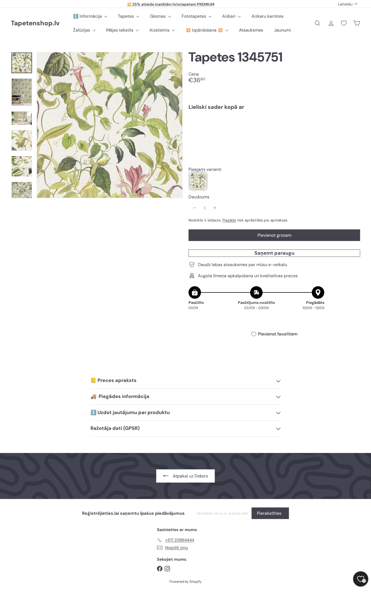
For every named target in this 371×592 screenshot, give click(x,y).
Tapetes (126, 16)
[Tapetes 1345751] (274, 133)
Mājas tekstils (120, 30)
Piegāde (229, 220)
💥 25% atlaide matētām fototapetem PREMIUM (170, 3)
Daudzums (198, 196)
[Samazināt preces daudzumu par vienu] (194, 208)
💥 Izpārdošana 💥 (205, 30)
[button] (198, 181)
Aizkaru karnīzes (267, 16)
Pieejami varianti (204, 169)
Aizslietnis (160, 30)
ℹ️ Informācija (88, 16)
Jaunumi (282, 30)
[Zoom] (109, 125)
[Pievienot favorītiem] (353, 126)
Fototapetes (194, 16)
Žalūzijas (82, 30)
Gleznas (158, 16)
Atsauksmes (251, 30)
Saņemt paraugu (274, 253)
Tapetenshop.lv (35, 23)
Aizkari (229, 16)
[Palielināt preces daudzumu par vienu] (215, 208)
